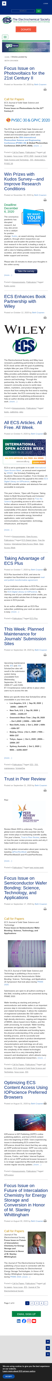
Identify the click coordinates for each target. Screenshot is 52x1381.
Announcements (18, 282)
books (6, 412)
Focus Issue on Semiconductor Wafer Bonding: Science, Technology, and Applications (25, 888)
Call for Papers (18, 152)
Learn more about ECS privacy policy (19, 1371)
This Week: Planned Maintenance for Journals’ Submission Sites (25, 636)
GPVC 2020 (28, 156)
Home (7, 57)
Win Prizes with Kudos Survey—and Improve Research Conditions (24, 181)
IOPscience (9, 1175)
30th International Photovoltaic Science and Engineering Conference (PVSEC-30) (22, 140)
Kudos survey (9, 286)
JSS (31, 160)
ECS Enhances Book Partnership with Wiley (25, 301)
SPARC (10, 473)
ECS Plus (34, 618)
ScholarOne (20, 768)
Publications (30, 152)
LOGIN (45, 3)
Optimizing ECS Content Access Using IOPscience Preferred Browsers (26, 1090)
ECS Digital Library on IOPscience (22, 592)
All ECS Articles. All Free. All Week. (23, 425)
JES (11, 666)
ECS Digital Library (29, 540)
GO (38, 11)
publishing (14, 412)
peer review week (37, 868)
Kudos (14, 236)
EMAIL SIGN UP (26, 1314)
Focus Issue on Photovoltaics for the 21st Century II (24, 73)
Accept (8, 1376)
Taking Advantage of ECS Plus (24, 561)
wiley (21, 412)
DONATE (26, 29)
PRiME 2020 (15, 1277)
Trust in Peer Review (24, 778)
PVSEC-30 (8, 164)
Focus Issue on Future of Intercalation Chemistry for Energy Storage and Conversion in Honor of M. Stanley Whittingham (26, 1200)
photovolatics (39, 160)
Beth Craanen (40, 84)
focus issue (18, 156)
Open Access (31, 536)
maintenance (9, 768)
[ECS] (26, 21)
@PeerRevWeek (19, 852)
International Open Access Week (25, 544)
